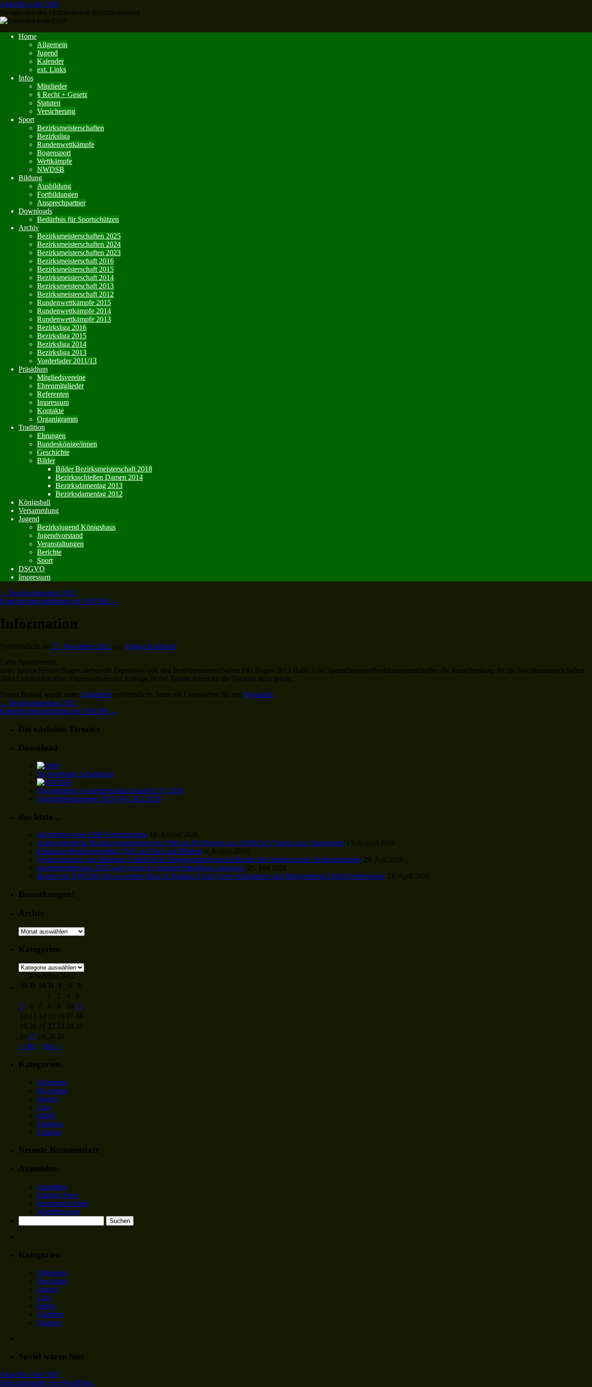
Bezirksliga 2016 (61, 327)
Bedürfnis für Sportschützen (78, 219)
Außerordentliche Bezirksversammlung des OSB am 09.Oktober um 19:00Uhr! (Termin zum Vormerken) (191, 843)
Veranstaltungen (60, 544)
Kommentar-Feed (62, 1203)
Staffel (46, 1115)
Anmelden (52, 1187)
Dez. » (52, 1046)
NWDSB (50, 169)
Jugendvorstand (60, 535)
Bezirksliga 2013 (61, 352)
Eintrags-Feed (57, 1195)
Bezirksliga (53, 136)
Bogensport (54, 153)
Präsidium (33, 369)
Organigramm (57, 419)
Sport (26, 119)
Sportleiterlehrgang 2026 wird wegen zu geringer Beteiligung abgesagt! (141, 868)
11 (78, 1006)
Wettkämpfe (54, 161)
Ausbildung (54, 186)
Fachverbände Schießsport (75, 774)
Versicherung (56, 111)
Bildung (30, 178)
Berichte (49, 552)
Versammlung (38, 510)
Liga (43, 1107)
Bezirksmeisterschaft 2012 (75, 294)
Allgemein (52, 45)
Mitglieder (52, 86)
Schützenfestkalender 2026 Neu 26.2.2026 (99, 799)
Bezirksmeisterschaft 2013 (75, 286)
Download (52, 1090)
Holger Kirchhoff (151, 646)
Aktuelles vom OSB (29, 4)
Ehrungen (51, 436)
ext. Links (51, 69)
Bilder (46, 460)
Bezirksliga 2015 (61, 336)
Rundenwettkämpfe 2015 (74, 302)
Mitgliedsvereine (61, 377)
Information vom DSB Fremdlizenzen (92, 834)
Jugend (47, 53)
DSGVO (31, 569)
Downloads (35, 211)
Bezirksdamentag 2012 (89, 494)
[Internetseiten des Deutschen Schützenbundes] (48, 766)
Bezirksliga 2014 (61, 344)
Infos (25, 78)
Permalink (259, 694)
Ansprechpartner (61, 203)
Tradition (31, 427)
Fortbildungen (57, 194)
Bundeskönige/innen (67, 444)
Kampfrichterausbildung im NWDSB (59, 601)
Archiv (28, 228)
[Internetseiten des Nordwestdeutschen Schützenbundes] (54, 782)
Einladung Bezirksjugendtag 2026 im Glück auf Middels (119, 851)
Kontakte (50, 411)
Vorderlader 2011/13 (67, 361)
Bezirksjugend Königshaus (76, 527)
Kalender (50, 61)
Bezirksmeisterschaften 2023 (79, 253)
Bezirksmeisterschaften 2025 (79, 236)
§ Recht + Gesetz (62, 94)
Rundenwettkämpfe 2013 (74, 319)
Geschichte (53, 452)
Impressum (53, 402)
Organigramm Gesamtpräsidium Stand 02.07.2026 (110, 790)
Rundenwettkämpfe (65, 144)
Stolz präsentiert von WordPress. (47, 1383)
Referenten (53, 394)
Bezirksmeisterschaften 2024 (79, 244)
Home (27, 36)
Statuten (49, 103)
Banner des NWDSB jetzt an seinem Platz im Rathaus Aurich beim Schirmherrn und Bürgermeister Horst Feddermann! (211, 876)
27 (33, 1036)
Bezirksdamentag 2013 (89, 485)
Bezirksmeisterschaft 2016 (75, 261)
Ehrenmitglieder (60, 386)
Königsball (34, 502)
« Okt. (27, 1046)
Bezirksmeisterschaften (70, 128)
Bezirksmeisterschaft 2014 (75, 277)
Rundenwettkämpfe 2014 (74, 311)
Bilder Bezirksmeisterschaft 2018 (104, 469)
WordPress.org (58, 1212)
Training (49, 1132)
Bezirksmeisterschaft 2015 (75, 269)
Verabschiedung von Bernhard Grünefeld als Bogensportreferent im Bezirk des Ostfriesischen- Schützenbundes (199, 859)
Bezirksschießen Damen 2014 (99, 477)
